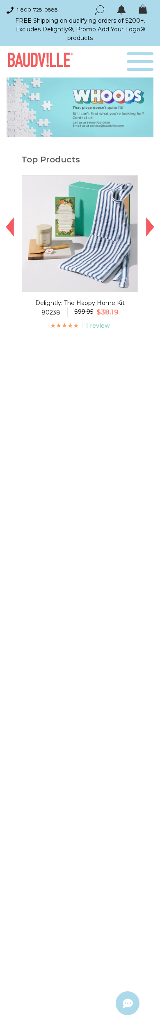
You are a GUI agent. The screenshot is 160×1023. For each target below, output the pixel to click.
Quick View (80, 284)
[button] (10, 227)
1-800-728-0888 (37, 10)
